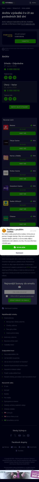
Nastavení (19, 253)
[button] (33, 230)
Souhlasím (21, 247)
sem (9, 243)
